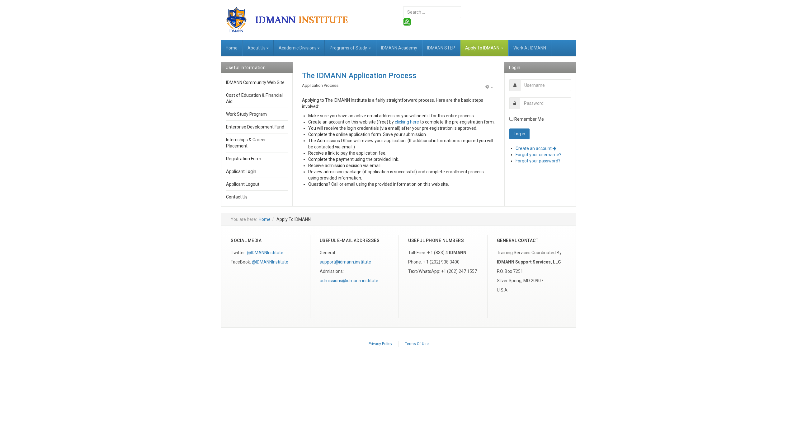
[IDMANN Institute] (291, 19)
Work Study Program (246, 114)
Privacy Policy (380, 344)
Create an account (534, 148)
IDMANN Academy (399, 47)
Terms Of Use (417, 344)
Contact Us (237, 196)
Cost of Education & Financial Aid (254, 98)
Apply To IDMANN (482, 47)
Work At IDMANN (529, 47)
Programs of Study (349, 47)
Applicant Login (241, 171)
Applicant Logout (242, 184)
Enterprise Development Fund (255, 126)
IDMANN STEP (441, 47)
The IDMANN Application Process (359, 75)
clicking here (407, 121)
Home (232, 47)
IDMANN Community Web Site (255, 82)
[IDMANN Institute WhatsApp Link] (407, 21)
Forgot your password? (538, 160)
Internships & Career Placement (246, 142)
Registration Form (243, 158)
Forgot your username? (538, 154)
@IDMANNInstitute (265, 252)
